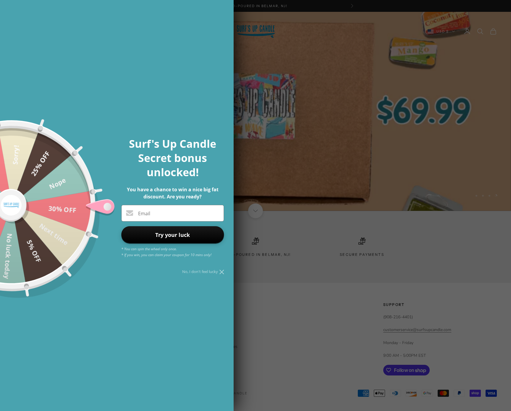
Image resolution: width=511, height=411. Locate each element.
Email (144, 213)
